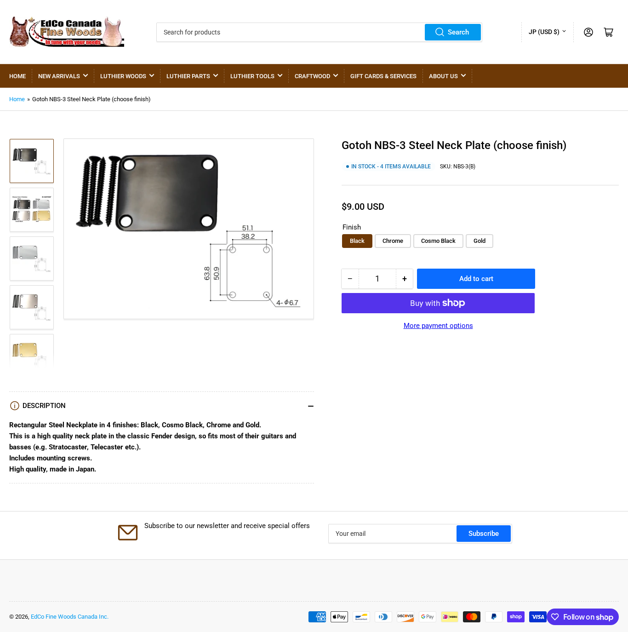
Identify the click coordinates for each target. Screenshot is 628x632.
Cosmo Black (438, 240)
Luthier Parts (188, 76)
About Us (443, 76)
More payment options (438, 326)
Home (17, 76)
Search (458, 32)
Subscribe (483, 533)
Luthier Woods (123, 76)
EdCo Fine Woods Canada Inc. (69, 616)
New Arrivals (59, 76)
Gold (479, 240)
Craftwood (312, 76)
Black (357, 240)
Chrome (393, 240)
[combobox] (319, 32)
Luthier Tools (252, 76)
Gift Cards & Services (383, 76)
